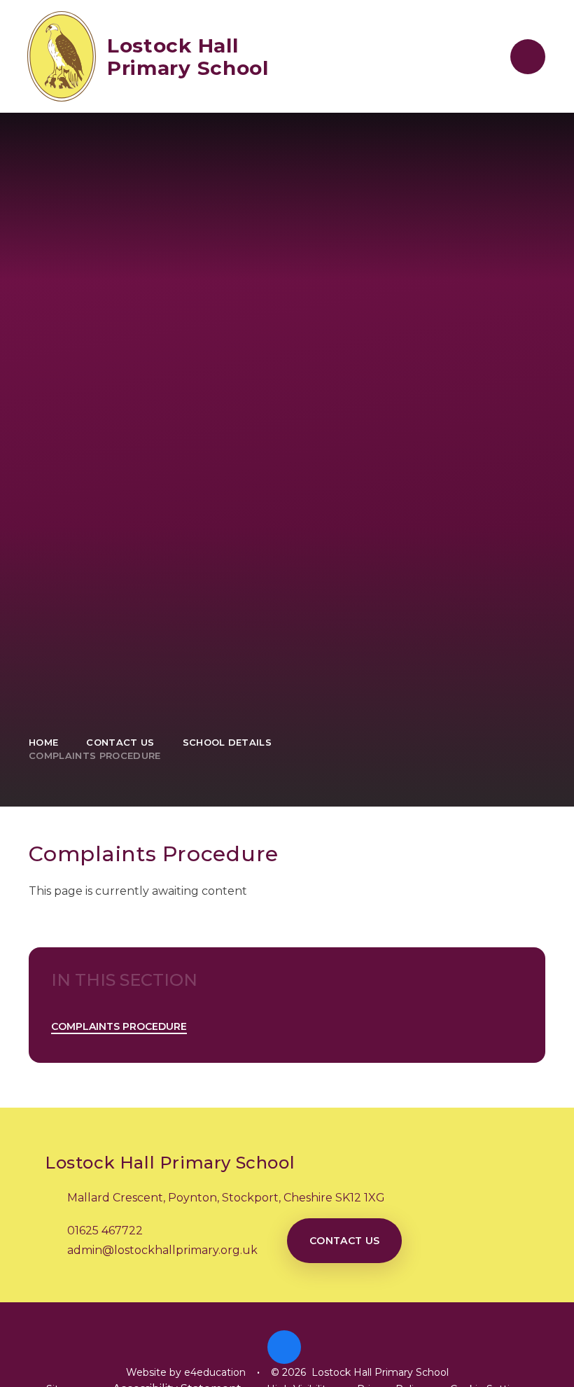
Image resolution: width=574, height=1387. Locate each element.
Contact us (344, 1240)
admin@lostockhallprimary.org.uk (162, 1250)
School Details (227, 742)
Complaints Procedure (95, 755)
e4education (215, 1372)
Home (43, 742)
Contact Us (120, 742)
